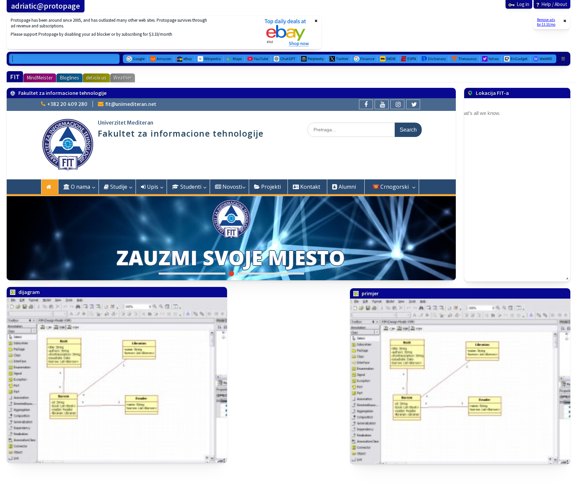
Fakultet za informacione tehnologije (62, 93)
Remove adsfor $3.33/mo (546, 22)
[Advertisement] (131, 32)
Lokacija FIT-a (492, 93)
